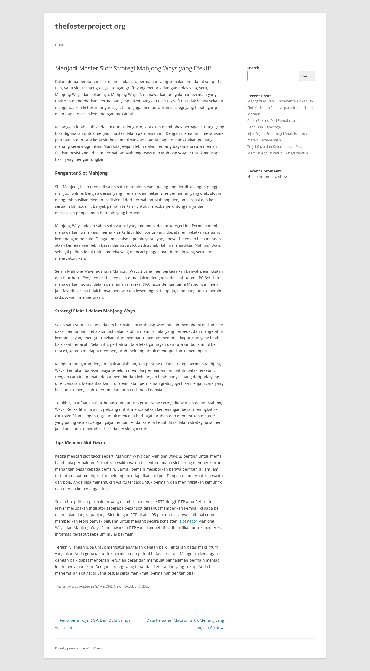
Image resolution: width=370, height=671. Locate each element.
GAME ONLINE (106, 586)
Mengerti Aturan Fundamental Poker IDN (280, 101)
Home (60, 45)
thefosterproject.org (90, 26)
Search (253, 67)
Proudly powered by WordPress (78, 648)
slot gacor (188, 521)
